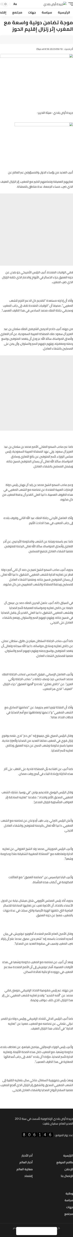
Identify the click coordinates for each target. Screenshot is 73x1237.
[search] (21, 4)
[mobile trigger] (69, 4)
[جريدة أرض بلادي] (54, 4)
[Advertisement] (36, 229)
